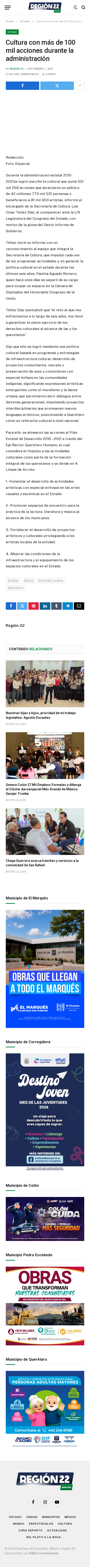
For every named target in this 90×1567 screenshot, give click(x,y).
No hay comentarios (24, 74)
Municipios (51, 1517)
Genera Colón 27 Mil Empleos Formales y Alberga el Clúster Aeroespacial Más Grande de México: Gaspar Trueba (43, 789)
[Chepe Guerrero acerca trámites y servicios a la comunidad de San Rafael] (45, 831)
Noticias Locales (51, 580)
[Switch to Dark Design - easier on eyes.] (75, 7)
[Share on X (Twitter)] (57, 86)
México (70, 1517)
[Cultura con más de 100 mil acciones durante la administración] (45, 121)
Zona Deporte (30, 1530)
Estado (12, 32)
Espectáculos (41, 1523)
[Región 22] (45, 7)
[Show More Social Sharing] (79, 86)
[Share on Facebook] (22, 86)
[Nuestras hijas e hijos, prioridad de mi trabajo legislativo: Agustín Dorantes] (45, 683)
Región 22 (16, 68)
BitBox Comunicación (43, 1553)
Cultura (65, 1523)
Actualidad (57, 1530)
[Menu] (8, 7)
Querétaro (16, 588)
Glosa (28, 580)
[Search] (83, 7)
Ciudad (32, 1517)
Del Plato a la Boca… (45, 1537)
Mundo (18, 1523)
